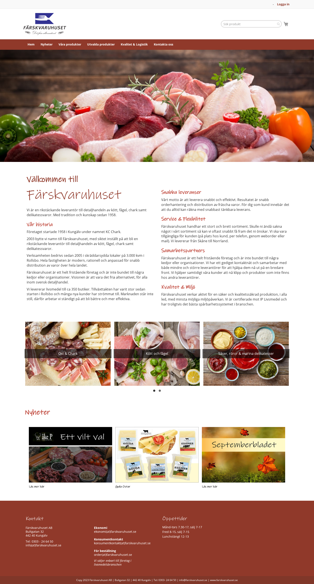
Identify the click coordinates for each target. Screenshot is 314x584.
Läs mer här (36, 487)
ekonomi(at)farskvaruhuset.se (115, 532)
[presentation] (28, 357)
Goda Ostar (122, 487)
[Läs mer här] (70, 455)
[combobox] (251, 24)
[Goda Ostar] (157, 455)
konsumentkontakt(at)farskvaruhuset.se (122, 543)
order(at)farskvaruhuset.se (113, 555)
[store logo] (44, 24)
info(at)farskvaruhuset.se (43, 545)
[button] (154, 390)
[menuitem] (31, 44)
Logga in (283, 4)
